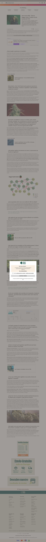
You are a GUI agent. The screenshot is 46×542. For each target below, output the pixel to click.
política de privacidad (30, 273)
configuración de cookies (20, 273)
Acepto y (24, 273)
